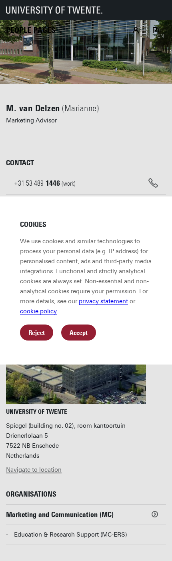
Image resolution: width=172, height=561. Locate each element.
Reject (36, 333)
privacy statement (103, 301)
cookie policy (38, 311)
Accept (79, 333)
